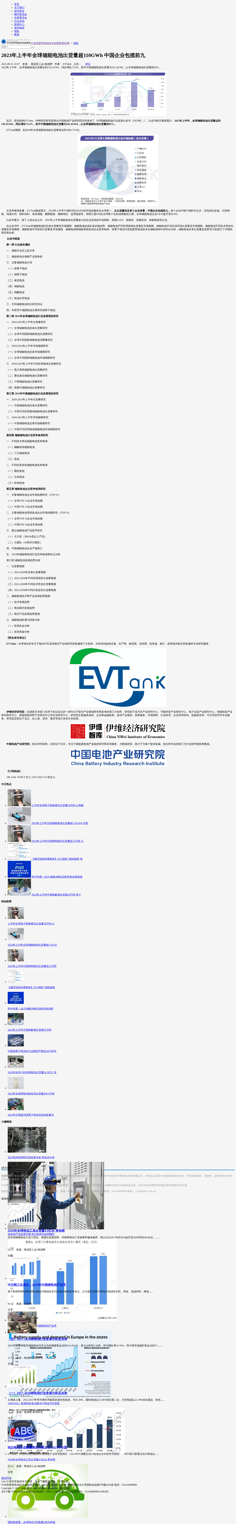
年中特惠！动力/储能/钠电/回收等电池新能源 (57, 876)
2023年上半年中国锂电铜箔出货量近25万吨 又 (58, 841)
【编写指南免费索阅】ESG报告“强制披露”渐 (57, 859)
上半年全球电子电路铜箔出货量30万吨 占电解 (58, 805)
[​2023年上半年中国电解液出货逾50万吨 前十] (20, 894)
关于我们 (19, 7)
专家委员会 (20, 17)
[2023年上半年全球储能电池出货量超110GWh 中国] (20, 823)
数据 (16, 34)
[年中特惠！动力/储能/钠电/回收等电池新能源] (20, 876)
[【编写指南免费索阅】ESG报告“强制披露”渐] (20, 859)
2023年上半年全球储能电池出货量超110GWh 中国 (60, 823)
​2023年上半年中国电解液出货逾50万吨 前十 (56, 894)
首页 (16, 4)
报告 (16, 31)
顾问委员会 (20, 14)
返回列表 (6, 1478)
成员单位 (19, 10)
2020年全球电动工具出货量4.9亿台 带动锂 (36, 1230)
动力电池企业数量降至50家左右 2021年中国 (37, 1447)
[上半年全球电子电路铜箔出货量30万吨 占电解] (20, 805)
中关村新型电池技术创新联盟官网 (50, 43)
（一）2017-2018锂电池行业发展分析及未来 (37, 1393)
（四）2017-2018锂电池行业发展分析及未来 (37, 1339)
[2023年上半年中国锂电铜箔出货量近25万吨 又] (20, 841)
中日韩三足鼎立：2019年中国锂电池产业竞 (37, 1284)
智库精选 (19, 27)
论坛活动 (19, 21)
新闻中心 (19, 24)
